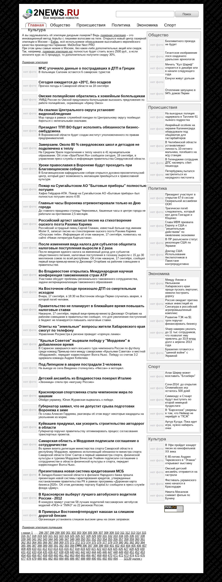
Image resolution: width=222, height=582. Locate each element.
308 (106, 532)
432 (28, 552)
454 (23, 555)
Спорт (170, 25)
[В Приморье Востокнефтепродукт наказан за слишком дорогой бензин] (29, 519)
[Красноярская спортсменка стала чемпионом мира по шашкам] (29, 400)
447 (110, 552)
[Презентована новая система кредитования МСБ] (29, 479)
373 (83, 542)
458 (45, 555)
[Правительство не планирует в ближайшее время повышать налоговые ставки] (29, 314)
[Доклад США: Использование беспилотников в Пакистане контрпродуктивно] (156, 259)
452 (137, 552)
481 (45, 558)
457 (39, 555)
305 (90, 532)
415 (61, 549)
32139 (127, 558)
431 (23, 552)
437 (56, 552)
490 (93, 558)
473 (126, 555)
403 (122, 545)
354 (104, 539)
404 (128, 545)
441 (77, 552)
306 (95, 532)
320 (45, 536)
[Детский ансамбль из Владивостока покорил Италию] (29, 386)
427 (126, 549)
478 (28, 558)
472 (121, 555)
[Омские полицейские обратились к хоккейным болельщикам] (29, 104)
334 (121, 536)
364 (34, 542)
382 (131, 542)
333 (115, 536)
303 (79, 532)
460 (56, 555)
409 (28, 549)
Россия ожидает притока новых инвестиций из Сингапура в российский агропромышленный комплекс (181, 306)
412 (44, 549)
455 (28, 555)
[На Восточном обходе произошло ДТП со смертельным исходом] (29, 296)
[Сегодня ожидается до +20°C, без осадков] (29, 90)
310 (117, 532)
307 (100, 532)
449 (121, 552)
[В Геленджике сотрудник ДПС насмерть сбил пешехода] (156, 167)
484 (61, 558)
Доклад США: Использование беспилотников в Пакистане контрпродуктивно (177, 257)
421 (93, 549)
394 (72, 545)
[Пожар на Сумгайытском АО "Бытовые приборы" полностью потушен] (29, 193)
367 (50, 542)
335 (126, 536)
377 (104, 542)
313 (133, 532)
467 (93, 555)
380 (121, 542)
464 (77, 555)
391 (56, 545)
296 (41, 532)
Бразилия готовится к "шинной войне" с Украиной (179, 352)
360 (137, 539)
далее (137, 558)
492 (104, 558)
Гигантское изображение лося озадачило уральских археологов (181, 56)
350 (83, 539)
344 (50, 539)
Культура (37, 30)
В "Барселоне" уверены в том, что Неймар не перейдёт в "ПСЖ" (180, 413)
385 (23, 545)
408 (23, 549)
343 (45, 539)
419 (82, 549)
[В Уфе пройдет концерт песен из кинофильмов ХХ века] (156, 453)
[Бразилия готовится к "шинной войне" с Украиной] (156, 357)
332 (110, 536)
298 (52, 532)
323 (61, 536)
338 (142, 536)
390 (50, 545)
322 (56, 536)
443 (88, 552)
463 (72, 555)
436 (50, 552)
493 (110, 558)
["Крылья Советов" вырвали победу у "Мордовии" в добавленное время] (29, 348)
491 (99, 558)
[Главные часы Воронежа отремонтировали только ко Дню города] (29, 211)
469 (104, 555)
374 (88, 542)
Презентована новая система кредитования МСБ (81, 471)
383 (137, 542)
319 (39, 536)
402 (117, 545)
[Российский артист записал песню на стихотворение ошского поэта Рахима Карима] (29, 228)
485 (66, 558)
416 (66, 549)
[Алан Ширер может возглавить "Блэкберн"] (156, 381)
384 (142, 542)
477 (23, 558)
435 (45, 552)
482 (50, 558)
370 (66, 542)
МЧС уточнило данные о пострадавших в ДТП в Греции (87, 68)
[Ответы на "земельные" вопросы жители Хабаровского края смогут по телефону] (29, 334)
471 (115, 555)
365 (39, 542)
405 (133, 545)
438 (61, 552)
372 (77, 542)
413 (50, 549)
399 (101, 545)
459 (50, 555)
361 (142, 539)
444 (93, 552)
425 (115, 549)
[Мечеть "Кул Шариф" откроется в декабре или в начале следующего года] (156, 72)
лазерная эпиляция (113, 35)
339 (23, 539)
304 (84, 532)
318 (34, 536)
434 (39, 552)
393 (66, 545)
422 (99, 549)
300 (62, 532)
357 (121, 539)
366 (45, 542)
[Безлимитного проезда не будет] (156, 49)
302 (73, 532)
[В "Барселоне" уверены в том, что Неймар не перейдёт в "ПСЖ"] (156, 418)
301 (68, 532)
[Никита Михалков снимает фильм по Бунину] (156, 500)
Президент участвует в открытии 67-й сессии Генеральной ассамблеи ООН (181, 199)
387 (34, 545)
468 (99, 555)
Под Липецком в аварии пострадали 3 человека (80, 364)
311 (122, 532)
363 (28, 542)
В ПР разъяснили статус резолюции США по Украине (181, 242)
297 (46, 532)
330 (99, 536)
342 (39, 539)
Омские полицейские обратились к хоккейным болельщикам (92, 96)
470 (110, 555)
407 (144, 545)
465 (83, 555)
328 (88, 536)
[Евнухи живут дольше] (156, 86)
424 (110, 549)
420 (88, 549)
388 (39, 545)
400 (106, 545)
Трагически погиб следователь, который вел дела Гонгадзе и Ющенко (180, 213)
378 (110, 542)
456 (34, 555)
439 (66, 552)
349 (77, 539)
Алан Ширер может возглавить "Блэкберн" (180, 374)
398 (95, 545)
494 (115, 558)
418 (77, 549)
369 (61, 542)
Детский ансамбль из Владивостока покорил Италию (85, 378)
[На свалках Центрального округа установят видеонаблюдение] (29, 118)
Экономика (147, 25)
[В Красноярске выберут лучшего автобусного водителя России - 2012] (29, 502)
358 (126, 539)
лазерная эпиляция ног (57, 51)
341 (34, 539)
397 (90, 545)
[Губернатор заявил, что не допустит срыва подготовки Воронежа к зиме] (29, 414)
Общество (60, 25)
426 (120, 549)
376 (99, 542)
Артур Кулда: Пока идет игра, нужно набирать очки (181, 425)
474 (131, 555)
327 (83, 536)
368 (56, 542)
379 (115, 542)
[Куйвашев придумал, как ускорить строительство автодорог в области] (29, 431)
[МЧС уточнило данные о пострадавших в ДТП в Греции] (29, 76)
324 (66, 536)
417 (72, 549)
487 (77, 558)
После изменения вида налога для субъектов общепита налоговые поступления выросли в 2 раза (87, 246)
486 (72, 558)
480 (39, 558)
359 (131, 539)
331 (104, 536)
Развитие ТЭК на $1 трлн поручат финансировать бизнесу (181, 320)
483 (56, 558)
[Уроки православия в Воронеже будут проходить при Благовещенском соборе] (29, 173)
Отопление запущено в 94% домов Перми (180, 91)
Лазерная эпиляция (35, 62)
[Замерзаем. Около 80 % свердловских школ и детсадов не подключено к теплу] (29, 152)
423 (104, 549)
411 (39, 549)
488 (83, 558)
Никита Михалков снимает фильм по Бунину (177, 495)
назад (25, 532)
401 (111, 545)
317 (28, 536)
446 (104, 552)
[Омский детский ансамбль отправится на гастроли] (156, 476)
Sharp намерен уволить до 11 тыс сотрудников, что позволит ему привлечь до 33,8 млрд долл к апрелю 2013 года (180, 337)
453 (142, 552)
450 (126, 552)
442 (83, 552)
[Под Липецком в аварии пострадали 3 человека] (29, 372)
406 (139, 545)
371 (72, 542)
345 (56, 539)
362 (23, 542)
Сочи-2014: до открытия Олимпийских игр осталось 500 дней (180, 387)
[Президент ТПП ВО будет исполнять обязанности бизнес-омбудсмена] (29, 135)
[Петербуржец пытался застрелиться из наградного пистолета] (156, 179)
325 (72, 536)
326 (77, 536)
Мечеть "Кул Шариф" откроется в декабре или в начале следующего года (181, 69)
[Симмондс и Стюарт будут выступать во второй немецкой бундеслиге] (156, 404)
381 (126, 542)
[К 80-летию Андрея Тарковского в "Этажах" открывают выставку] (156, 465)
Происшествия (91, 25)
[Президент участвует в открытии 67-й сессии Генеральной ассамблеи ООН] (156, 202)
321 (50, 536)
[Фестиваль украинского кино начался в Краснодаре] (156, 488)
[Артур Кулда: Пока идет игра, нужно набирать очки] (156, 429)
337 (137, 536)
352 (93, 539)
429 (137, 549)
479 (34, 558)
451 (131, 552)
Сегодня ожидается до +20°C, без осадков (75, 82)
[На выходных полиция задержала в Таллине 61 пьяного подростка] (156, 121)
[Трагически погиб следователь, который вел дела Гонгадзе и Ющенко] (156, 216)
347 (66, 539)
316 (23, 536)
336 (131, 536)
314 (138, 532)
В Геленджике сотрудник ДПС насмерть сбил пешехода (181, 162)
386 (28, 545)
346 (61, 539)
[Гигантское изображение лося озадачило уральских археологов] (156, 61)
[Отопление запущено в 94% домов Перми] (156, 98)
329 (93, 536)
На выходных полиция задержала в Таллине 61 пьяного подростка (181, 117)
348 (72, 539)
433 (34, 552)
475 (137, 555)
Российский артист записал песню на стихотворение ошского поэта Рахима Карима (85, 222)
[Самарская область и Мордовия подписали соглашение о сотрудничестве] (29, 449)
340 (28, 539)
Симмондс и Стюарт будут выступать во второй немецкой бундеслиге (178, 400)
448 (115, 552)
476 (142, 555)
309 (111, 532)
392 (61, 545)
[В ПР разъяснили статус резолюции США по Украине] (156, 247)
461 (61, 555)
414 (55, 549)
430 (142, 549)
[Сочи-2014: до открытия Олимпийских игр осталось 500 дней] (156, 392)
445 (99, 552)
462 (66, 555)
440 (72, 552)
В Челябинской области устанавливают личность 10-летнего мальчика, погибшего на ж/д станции (181, 149)
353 (99, 539)
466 (88, 555)
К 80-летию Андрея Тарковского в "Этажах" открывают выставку (180, 460)
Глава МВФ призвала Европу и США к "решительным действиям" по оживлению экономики (180, 228)
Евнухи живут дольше (179, 78)
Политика (121, 25)
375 (93, 542)
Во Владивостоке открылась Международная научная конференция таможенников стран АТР (86, 273)
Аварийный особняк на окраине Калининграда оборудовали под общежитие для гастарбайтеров (180, 131)
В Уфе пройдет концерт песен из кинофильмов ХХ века (180, 448)
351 (88, 539)
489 (88, 558)
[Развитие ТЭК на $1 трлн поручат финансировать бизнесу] (156, 325)
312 (127, 532)
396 (84, 545)
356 (115, 539)
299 (57, 532)
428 (131, 549)
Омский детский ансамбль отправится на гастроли (181, 472)
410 (34, 549)
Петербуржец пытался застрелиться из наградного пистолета (179, 174)
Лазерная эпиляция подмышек (42, 527)
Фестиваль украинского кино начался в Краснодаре (180, 483)
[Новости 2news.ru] (51, 19)
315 (144, 532)
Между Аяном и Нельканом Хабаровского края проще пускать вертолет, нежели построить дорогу (181, 288)
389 (45, 545)
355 (110, 539)
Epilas (55, 41)
